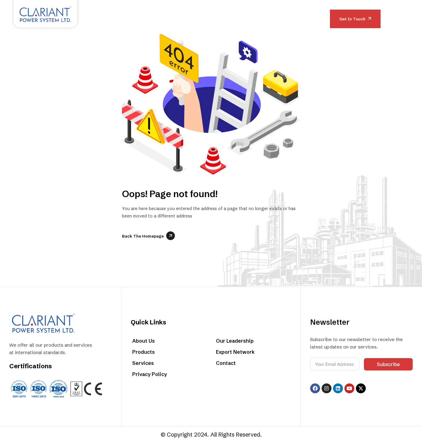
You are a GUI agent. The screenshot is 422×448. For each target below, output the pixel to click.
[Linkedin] (338, 388)
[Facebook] (315, 388)
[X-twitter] (361, 388)
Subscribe (388, 364)
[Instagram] (326, 388)
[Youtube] (349, 388)
